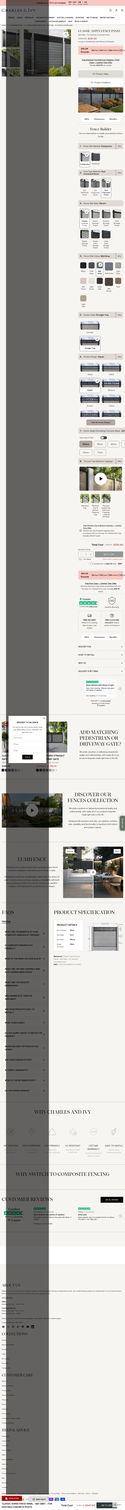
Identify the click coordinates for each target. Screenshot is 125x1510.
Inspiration (5, 1445)
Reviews (4, 1469)
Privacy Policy (55, 1493)
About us (5, 1381)
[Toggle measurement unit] (104, 437)
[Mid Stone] (53, 770)
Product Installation (102, 82)
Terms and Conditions (68, 1493)
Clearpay (5, 1409)
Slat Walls (5, 1363)
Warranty (5, 1400)
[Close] (122, 813)
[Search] (110, 10)
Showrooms (6, 1436)
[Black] (3, 770)
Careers (4, 1487)
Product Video (102, 74)
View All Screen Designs (100, 422)
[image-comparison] (93, 872)
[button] (21, 1497)
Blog (3, 1478)
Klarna (4, 1404)
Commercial (6, 1441)
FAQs (3, 1455)
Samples (122, 823)
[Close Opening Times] (44, 718)
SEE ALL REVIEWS (111, 1200)
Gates (4, 1354)
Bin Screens (6, 1359)
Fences (4, 1340)
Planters (4, 1349)
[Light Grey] (50, 770)
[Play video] (100, 479)
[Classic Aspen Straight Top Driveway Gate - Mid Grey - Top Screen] (51, 737)
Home (4, 25)
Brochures (5, 1483)
